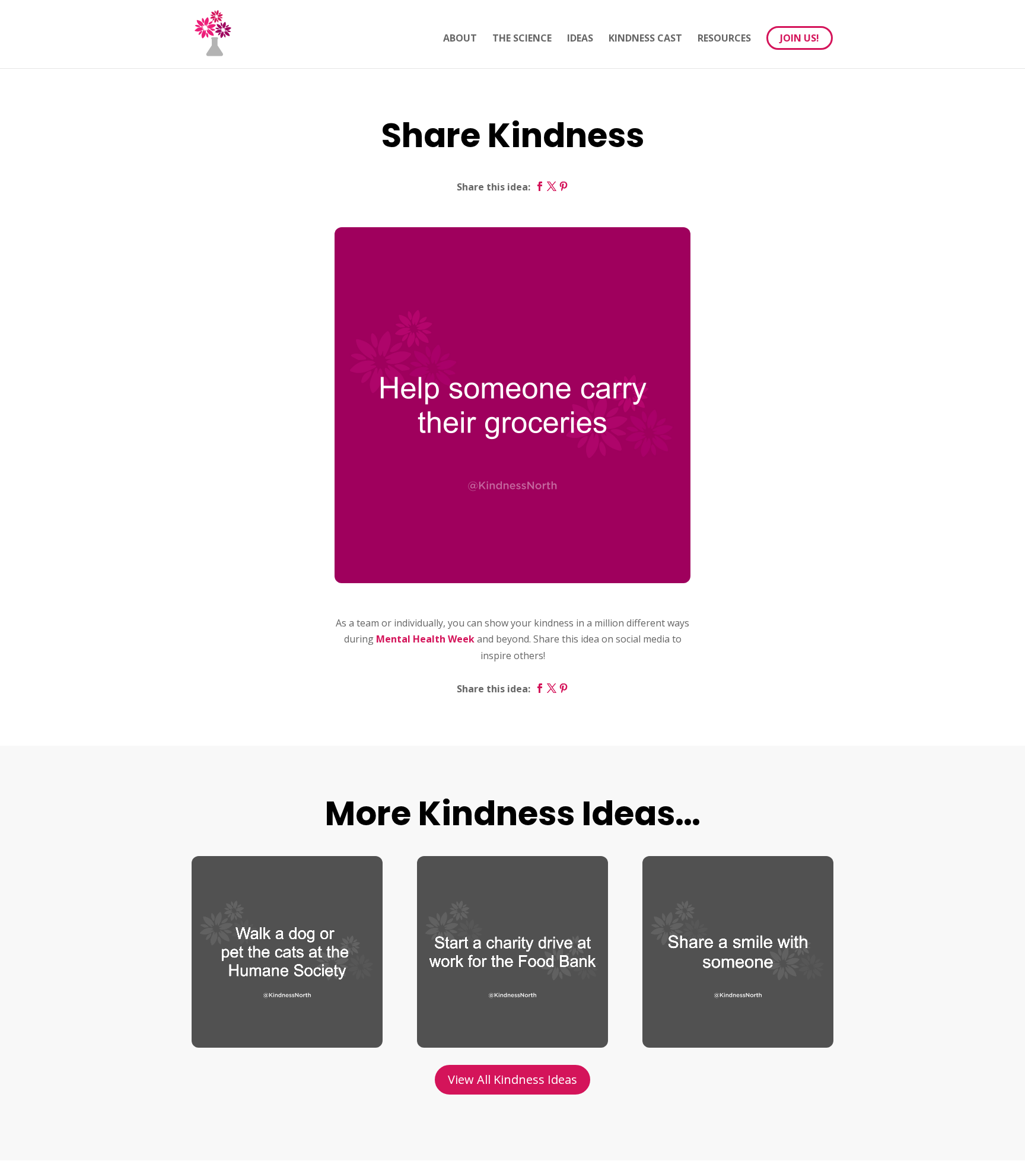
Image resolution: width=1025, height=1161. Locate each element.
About (460, 39)
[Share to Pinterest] (563, 186)
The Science (522, 39)
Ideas (580, 39)
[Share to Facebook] (540, 186)
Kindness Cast (645, 39)
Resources (724, 39)
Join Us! (799, 37)
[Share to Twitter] (551, 186)
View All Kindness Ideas (512, 1079)
